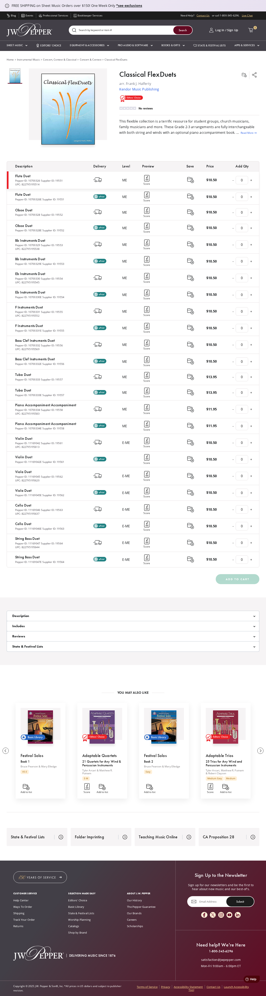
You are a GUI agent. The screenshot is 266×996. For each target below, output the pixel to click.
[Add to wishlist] (244, 75)
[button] (17, 45)
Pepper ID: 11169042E (28, 462)
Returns (18, 926)
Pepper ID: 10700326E (28, 199)
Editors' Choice (77, 900)
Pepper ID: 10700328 (27, 215)
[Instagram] (221, 915)
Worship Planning (79, 920)
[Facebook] (204, 915)
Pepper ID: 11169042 (27, 443)
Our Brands (134, 913)
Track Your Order (24, 920)
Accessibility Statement (188, 987)
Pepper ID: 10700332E (28, 364)
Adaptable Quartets (99, 755)
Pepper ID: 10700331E (28, 330)
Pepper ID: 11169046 (27, 510)
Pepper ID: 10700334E (28, 428)
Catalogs (73, 926)
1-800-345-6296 (221, 951)
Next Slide (260, 751)
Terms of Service (147, 987)
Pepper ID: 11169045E (28, 495)
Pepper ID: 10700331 (27, 312)
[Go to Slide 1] (15, 76)
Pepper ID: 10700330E (28, 297)
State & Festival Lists (81, 913)
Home (10, 59)
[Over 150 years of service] (40, 877)
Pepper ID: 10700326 (27, 180)
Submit (240, 901)
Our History (134, 900)
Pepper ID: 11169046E (28, 528)
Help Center (20, 900)
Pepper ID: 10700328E (28, 230)
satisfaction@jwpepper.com (221, 959)
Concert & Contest (91, 59)
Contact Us (203, 15)
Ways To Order (22, 907)
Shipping (18, 913)
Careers (132, 920)
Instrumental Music (28, 59)
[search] (74, 30)
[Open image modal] (68, 110)
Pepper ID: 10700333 (27, 379)
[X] (213, 915)
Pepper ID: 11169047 (27, 543)
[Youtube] (229, 915)
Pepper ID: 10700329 (27, 245)
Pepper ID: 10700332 (27, 345)
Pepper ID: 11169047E (28, 562)
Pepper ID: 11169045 (27, 476)
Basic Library (76, 907)
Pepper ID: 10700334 (27, 410)
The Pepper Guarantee (141, 907)
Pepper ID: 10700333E (28, 395)
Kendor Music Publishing (139, 89)
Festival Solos (32, 755)
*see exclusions (129, 5)
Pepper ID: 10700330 (27, 278)
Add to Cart (237, 579)
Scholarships (135, 926)
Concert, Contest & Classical (59, 59)
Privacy (165, 987)
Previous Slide (5, 751)
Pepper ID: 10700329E (28, 264)
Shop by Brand (77, 932)
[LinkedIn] (238, 915)
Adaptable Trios (219, 755)
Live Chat (247, 15)
